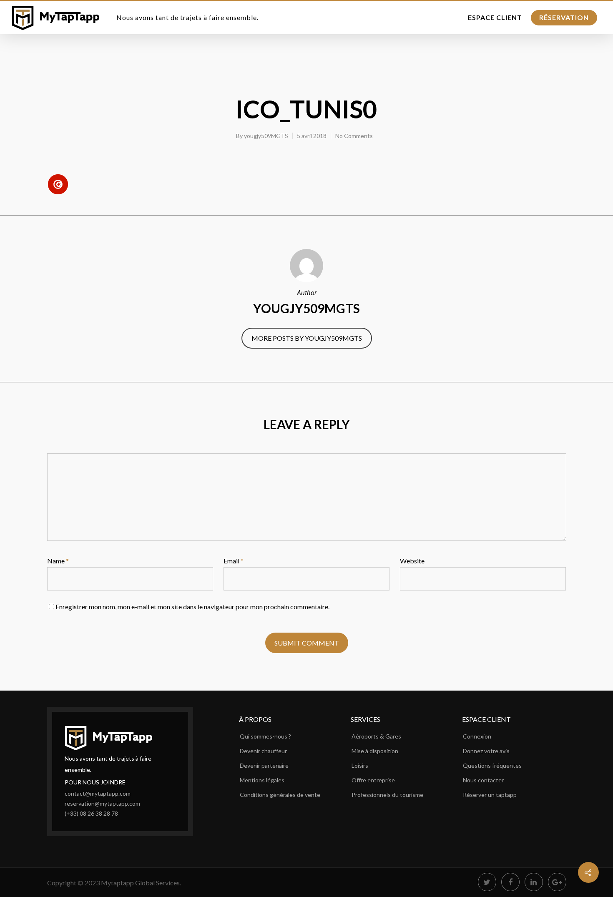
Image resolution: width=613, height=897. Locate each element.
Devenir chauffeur (263, 750)
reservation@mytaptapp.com (102, 803)
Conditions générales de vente (280, 794)
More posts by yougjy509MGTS (306, 338)
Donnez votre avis (486, 750)
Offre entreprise (373, 780)
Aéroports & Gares (376, 736)
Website (412, 561)
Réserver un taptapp (490, 794)
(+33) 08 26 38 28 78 (91, 813)
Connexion (477, 736)
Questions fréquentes (492, 765)
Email (234, 561)
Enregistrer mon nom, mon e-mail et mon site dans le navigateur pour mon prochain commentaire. (192, 607)
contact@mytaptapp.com (98, 793)
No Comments (354, 135)
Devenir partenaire (264, 765)
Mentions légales (262, 780)
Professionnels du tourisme (387, 794)
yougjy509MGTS (266, 135)
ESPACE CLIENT (495, 17)
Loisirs (360, 765)
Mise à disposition (375, 750)
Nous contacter (483, 780)
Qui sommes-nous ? (265, 736)
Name (58, 561)
